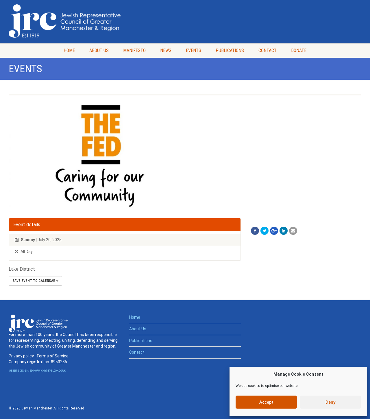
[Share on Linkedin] (284, 231)
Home (69, 50)
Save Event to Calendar (34, 281)
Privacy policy (21, 356)
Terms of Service (52, 356)
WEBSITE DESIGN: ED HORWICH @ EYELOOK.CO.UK (37, 370)
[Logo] (65, 21)
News (165, 50)
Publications (230, 50)
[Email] (293, 231)
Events (193, 50)
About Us (99, 50)
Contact (267, 50)
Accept (266, 402)
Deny (330, 402)
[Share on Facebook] (255, 231)
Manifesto (134, 50)
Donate (298, 50)
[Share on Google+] (274, 231)
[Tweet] (264, 231)
